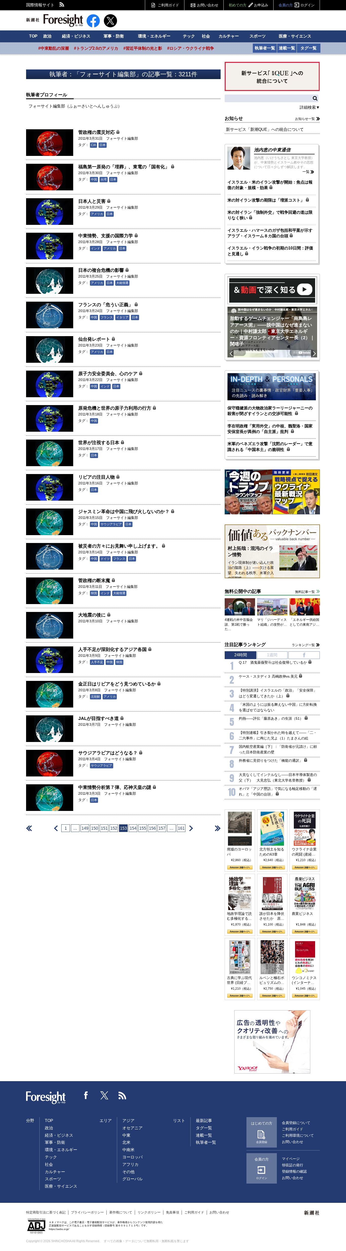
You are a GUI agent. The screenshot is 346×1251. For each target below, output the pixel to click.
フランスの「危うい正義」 (106, 304)
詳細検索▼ (310, 107)
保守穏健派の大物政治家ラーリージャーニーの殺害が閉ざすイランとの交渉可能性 (270, 411)
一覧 (306, 172)
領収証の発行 (292, 1165)
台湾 (104, 179)
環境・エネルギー (154, 36)
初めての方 (248, 5)
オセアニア (132, 1128)
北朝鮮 (95, 696)
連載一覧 (287, 48)
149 (85, 828)
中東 (126, 1135)
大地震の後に (92, 615)
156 (152, 828)
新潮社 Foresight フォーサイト (54, 20)
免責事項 (172, 1212)
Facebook (86, 1095)
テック (189, 36)
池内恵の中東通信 (272, 149)
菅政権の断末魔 (94, 580)
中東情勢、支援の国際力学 (106, 235)
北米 (126, 1142)
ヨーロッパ (132, 1157)
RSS (62, 5)
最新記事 (204, 1120)
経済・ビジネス (76, 36)
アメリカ (97, 214)
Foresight (46, 1097)
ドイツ (105, 558)
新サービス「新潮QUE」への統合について (265, 129)
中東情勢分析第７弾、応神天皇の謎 (115, 787)
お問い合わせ (207, 5)
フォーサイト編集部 (122, 138)
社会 (206, 36)
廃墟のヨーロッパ (239, 851)
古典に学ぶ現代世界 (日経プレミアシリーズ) (239, 980)
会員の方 (297, 5)
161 (181, 828)
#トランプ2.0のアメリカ (96, 48)
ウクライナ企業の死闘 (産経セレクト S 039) (304, 852)
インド (95, 248)
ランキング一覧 (303, 645)
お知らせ (234, 118)
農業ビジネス (302, 914)
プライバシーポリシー (87, 1212)
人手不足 (97, 662)
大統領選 (122, 283)
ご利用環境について (298, 1135)
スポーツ (257, 36)
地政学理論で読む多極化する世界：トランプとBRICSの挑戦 (239, 916)
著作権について (120, 1212)
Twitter (104, 1095)
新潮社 (312, 1213)
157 (162, 828)
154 (133, 828)
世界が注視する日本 (99, 442)
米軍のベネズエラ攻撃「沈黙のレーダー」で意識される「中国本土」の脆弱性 (270, 446)
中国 (94, 179)
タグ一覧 (308, 48)
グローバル (132, 1179)
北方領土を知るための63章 (271, 851)
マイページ (291, 1159)
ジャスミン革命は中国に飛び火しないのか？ (124, 511)
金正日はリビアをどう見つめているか (117, 683)
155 (142, 828)
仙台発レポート (94, 339)
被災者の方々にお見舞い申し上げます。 (120, 546)
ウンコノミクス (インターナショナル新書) (304, 980)
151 (104, 828)
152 (113, 828)
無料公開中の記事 (243, 591)
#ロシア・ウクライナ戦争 (190, 48)
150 (94, 828)
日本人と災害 (92, 201)
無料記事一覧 (305, 592)
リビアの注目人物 (97, 477)
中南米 (128, 1150)
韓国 (94, 593)
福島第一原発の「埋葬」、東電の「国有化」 (124, 166)
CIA (93, 145)
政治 (47, 36)
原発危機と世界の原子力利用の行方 (115, 408)
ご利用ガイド (168, 5)
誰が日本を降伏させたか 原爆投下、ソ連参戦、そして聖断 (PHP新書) (271, 916)
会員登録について (296, 1123)
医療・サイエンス (295, 36)
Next (314, 353)
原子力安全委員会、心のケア (108, 373)
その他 (128, 1172)
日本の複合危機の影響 (101, 270)
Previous (230, 353)
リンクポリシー (149, 1212)
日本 (103, 145)
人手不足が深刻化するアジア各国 (113, 649)
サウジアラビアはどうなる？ (108, 752)
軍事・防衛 (114, 36)
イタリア (122, 317)
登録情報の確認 (294, 1171)
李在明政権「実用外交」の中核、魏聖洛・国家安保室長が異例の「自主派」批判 (270, 429)
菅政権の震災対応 (97, 132)
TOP (33, 36)
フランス (107, 317)
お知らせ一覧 (305, 119)
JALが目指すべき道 (99, 718)
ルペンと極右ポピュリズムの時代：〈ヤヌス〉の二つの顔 (271, 980)
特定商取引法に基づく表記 (46, 1212)
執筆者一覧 (265, 48)
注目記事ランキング (245, 644)
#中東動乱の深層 (53, 48)
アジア (128, 1120)
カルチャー (229, 36)
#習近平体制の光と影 (142, 48)
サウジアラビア (111, 524)
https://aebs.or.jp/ (59, 1229)
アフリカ (130, 1164)
